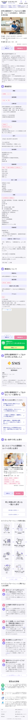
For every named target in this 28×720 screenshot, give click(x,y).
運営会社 (3, 716)
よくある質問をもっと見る (13, 675)
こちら (7, 594)
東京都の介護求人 (13, 510)
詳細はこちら (14, 347)
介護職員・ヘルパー (21, 5)
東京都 (9, 5)
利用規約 (3, 714)
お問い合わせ (17, 712)
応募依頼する (20, 48)
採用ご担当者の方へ (19, 709)
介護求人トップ (4, 5)
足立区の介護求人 (13, 514)
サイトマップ (3, 712)
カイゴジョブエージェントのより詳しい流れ (13, 578)
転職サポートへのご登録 (20, 716)
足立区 (14, 5)
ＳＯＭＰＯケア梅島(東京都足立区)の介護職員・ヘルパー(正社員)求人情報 (13, 468)
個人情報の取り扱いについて (20, 714)
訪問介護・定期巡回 (6, 282)
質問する (7, 47)
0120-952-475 (12, 2)
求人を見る (18, 493)
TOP (2, 709)
